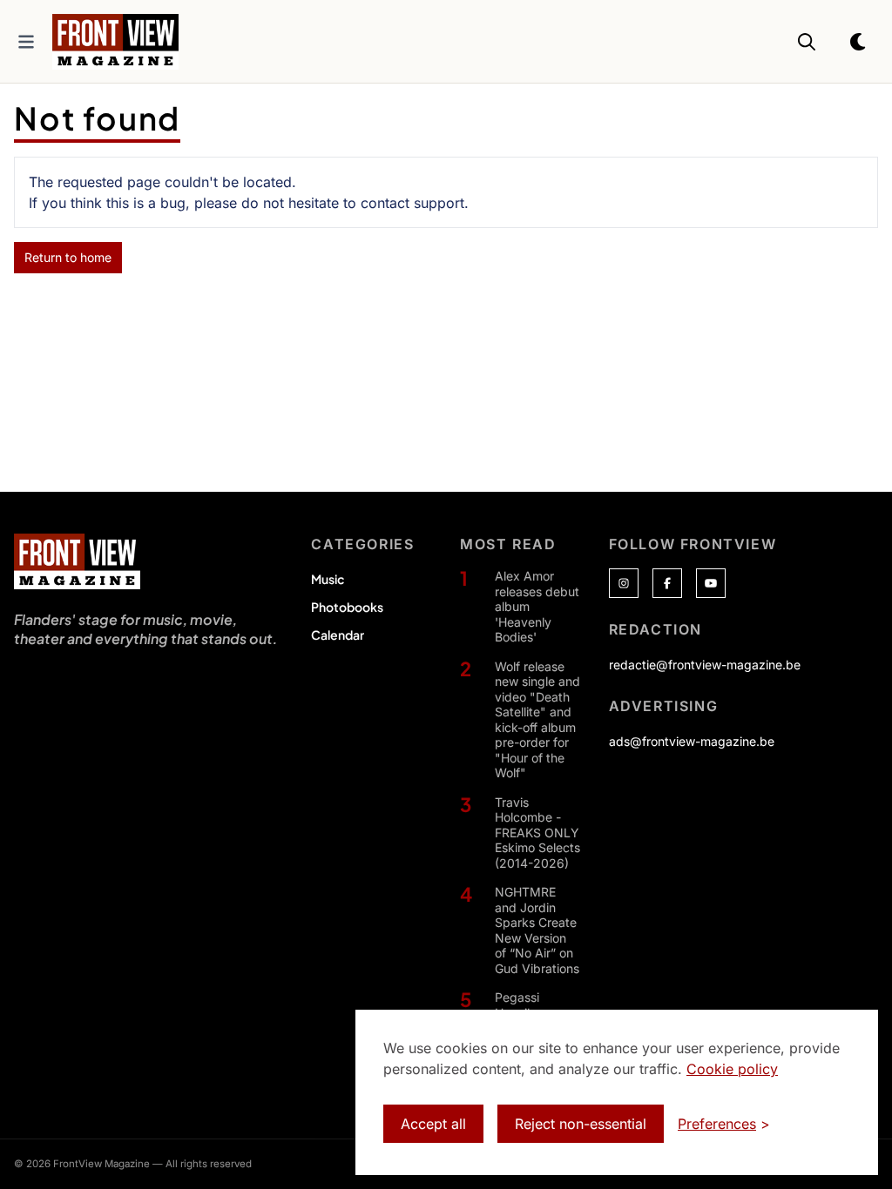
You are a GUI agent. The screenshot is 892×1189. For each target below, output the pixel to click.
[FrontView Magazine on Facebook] (667, 583)
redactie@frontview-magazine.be (705, 664)
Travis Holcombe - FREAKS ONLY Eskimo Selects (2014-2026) (537, 832)
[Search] (806, 41)
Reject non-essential (580, 1123)
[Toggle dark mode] (859, 41)
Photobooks (347, 607)
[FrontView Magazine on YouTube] (711, 583)
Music (327, 579)
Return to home (68, 257)
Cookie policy (732, 1069)
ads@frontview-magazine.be (691, 741)
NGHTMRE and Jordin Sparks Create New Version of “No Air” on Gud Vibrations (537, 930)
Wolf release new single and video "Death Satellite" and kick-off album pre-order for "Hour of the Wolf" (537, 720)
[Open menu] (26, 42)
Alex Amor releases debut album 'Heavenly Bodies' (537, 606)
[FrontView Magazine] (77, 561)
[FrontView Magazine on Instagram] (624, 583)
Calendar (337, 634)
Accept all (433, 1123)
